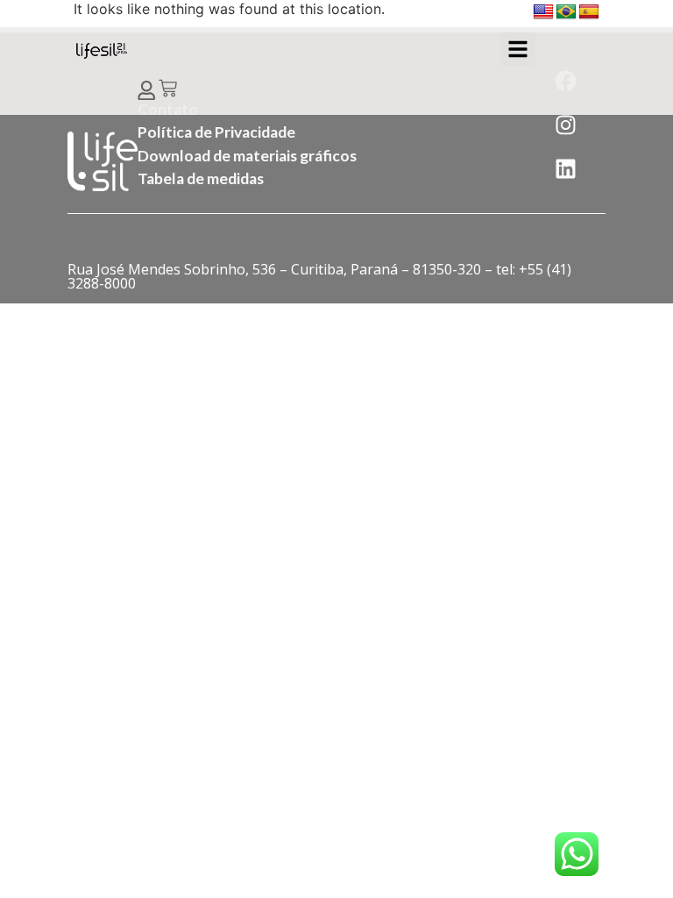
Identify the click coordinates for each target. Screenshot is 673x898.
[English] (543, 12)
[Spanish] (588, 12)
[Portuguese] (566, 12)
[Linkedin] (565, 169)
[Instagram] (565, 125)
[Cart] (168, 89)
